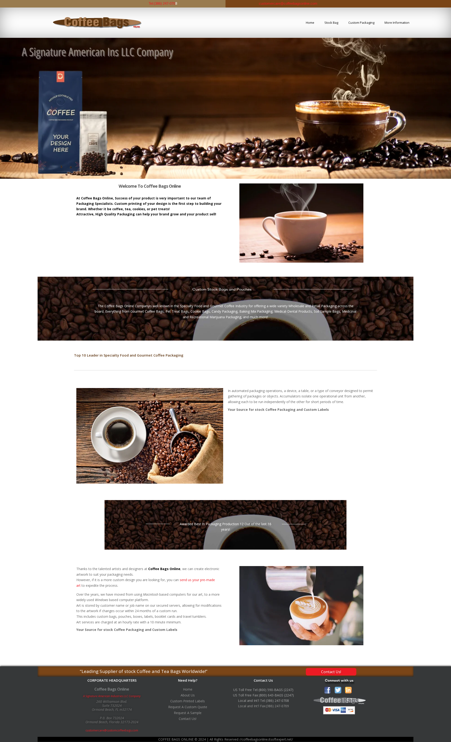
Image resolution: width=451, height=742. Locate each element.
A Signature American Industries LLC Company (112, 696)
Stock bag (331, 22)
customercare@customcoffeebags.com (112, 730)
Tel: (151, 3)
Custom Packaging (361, 22)
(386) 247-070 (164, 3)
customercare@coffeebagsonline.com (287, 3)
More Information (397, 22)
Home (310, 22)
